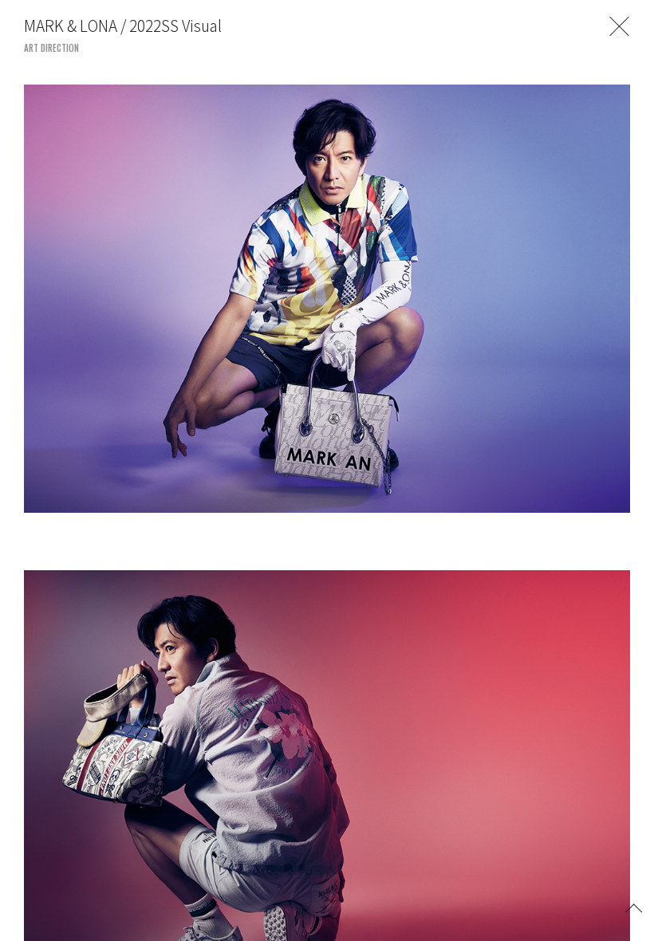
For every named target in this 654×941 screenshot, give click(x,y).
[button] (634, 906)
